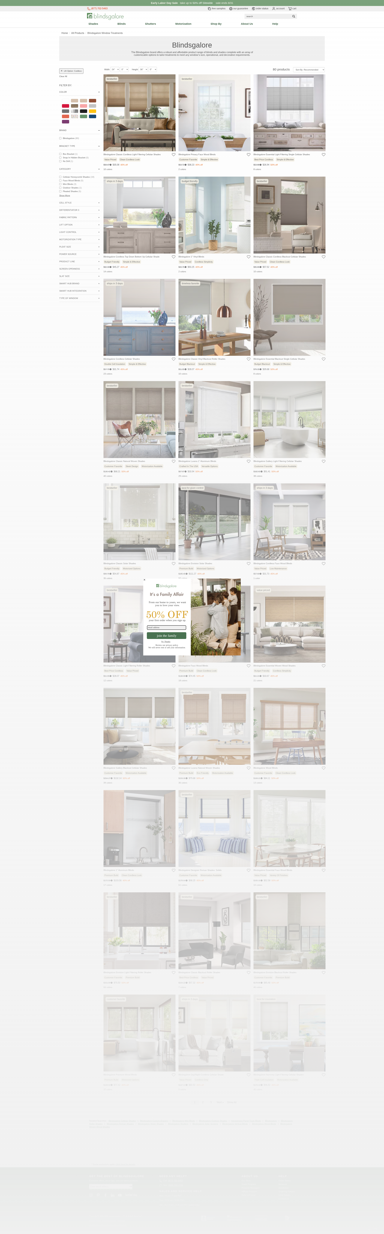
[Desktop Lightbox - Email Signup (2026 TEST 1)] (192, 617)
